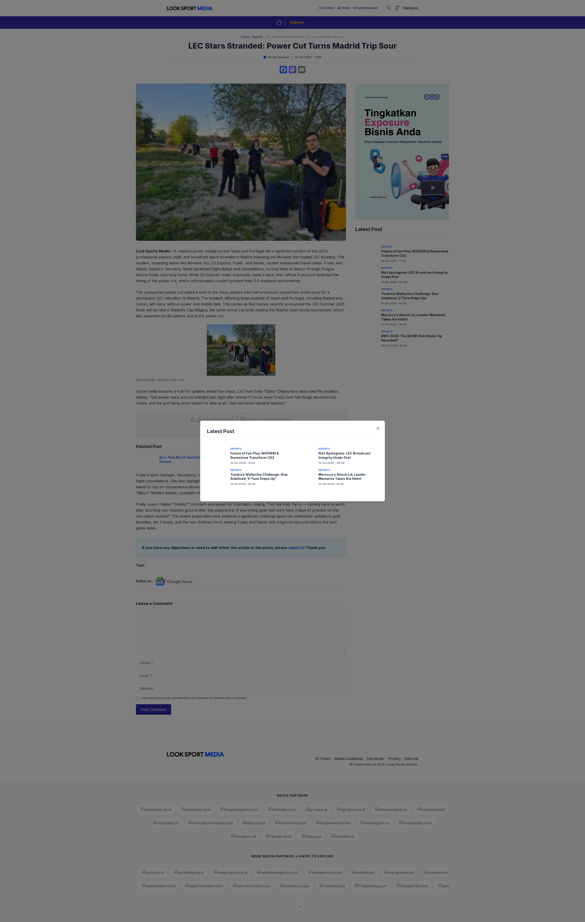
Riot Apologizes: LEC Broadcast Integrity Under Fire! (344, 455)
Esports (236, 448)
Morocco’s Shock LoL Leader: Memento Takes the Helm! (342, 477)
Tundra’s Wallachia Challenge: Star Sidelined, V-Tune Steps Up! (259, 477)
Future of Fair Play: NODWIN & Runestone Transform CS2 (254, 455)
